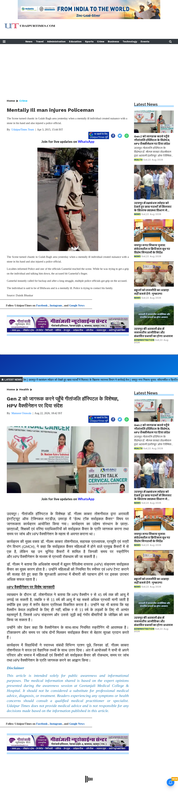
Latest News (146, 104)
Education (75, 41)
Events (145, 41)
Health (24, 389)
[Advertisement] (89, 68)
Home (11, 100)
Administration (56, 41)
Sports (89, 41)
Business (113, 41)
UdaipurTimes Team (22, 129)
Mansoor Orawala (21, 413)
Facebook (42, 305)
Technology (130, 41)
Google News (76, 305)
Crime (100, 41)
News (28, 41)
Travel (40, 41)
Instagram (56, 305)
